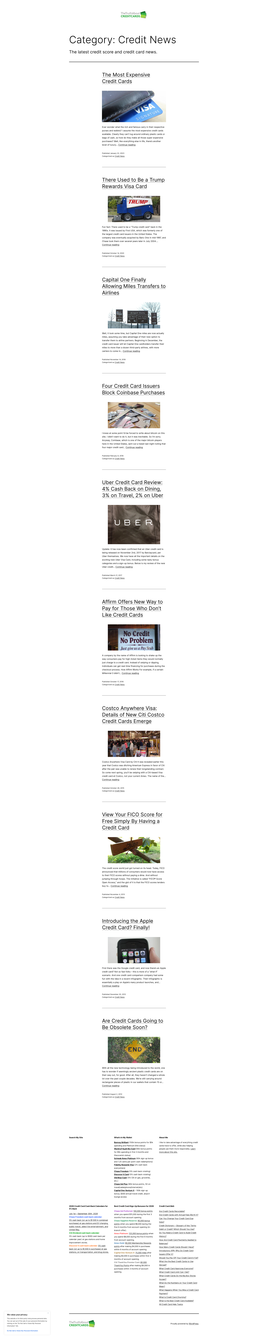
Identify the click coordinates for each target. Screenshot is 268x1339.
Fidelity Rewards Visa (124, 1165)
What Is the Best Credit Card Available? (176, 1301)
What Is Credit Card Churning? (172, 1297)
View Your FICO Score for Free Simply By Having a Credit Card (132, 821)
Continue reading (126, 145)
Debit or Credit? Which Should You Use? (177, 1229)
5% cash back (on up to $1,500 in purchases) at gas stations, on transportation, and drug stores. (89, 1249)
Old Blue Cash (120, 1178)
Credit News (120, 156)
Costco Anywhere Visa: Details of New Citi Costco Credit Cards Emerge (133, 714)
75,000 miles (141, 1253)
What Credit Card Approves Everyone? (176, 1268)
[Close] (48, 1313)
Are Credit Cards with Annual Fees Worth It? (178, 1215)
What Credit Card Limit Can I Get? (174, 1272)
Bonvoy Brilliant (121, 1142)
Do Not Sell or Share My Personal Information (22, 1331)
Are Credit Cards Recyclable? (172, 1211)
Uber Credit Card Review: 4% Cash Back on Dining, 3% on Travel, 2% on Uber (132, 488)
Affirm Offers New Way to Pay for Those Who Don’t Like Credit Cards (132, 608)
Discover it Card (121, 1174)
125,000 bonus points (138, 1233)
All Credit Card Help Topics (171, 1304)
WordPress (193, 1324)
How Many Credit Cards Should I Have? (176, 1247)
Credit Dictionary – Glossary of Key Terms (177, 1226)
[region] (27, 1323)
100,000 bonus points (143, 1211)
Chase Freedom (121, 1171)
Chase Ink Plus (121, 1184)
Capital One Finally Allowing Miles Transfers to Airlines (134, 286)
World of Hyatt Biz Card (124, 1149)
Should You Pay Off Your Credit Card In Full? (178, 1258)
